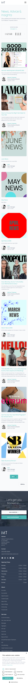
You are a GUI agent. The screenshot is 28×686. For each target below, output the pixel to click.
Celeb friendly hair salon (7, 648)
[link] (2, 558)
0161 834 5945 (5, 551)
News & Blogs (4, 604)
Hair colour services (6, 620)
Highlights (3, 626)
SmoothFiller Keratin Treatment (8, 639)
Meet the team (4, 596)
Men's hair (3, 634)
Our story (3, 590)
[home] (3, 2)
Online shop (4, 607)
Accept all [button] (8, 678)
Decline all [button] (20, 678)
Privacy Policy (9, 665)
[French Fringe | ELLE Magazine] (14, 34)
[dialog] (14, 669)
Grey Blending (4, 645)
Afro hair (3, 628)
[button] (25, 2)
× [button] (26, 653)
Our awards (4, 593)
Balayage (3, 623)
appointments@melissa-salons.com (9, 554)
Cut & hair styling (5, 617)
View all (22, 484)
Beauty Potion (4, 637)
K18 (2, 642)
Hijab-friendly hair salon (6, 650)
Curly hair (3, 631)
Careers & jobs (4, 598)
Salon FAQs (4, 601)
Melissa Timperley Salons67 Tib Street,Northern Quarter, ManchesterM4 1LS (7, 542)
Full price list (4, 609)
